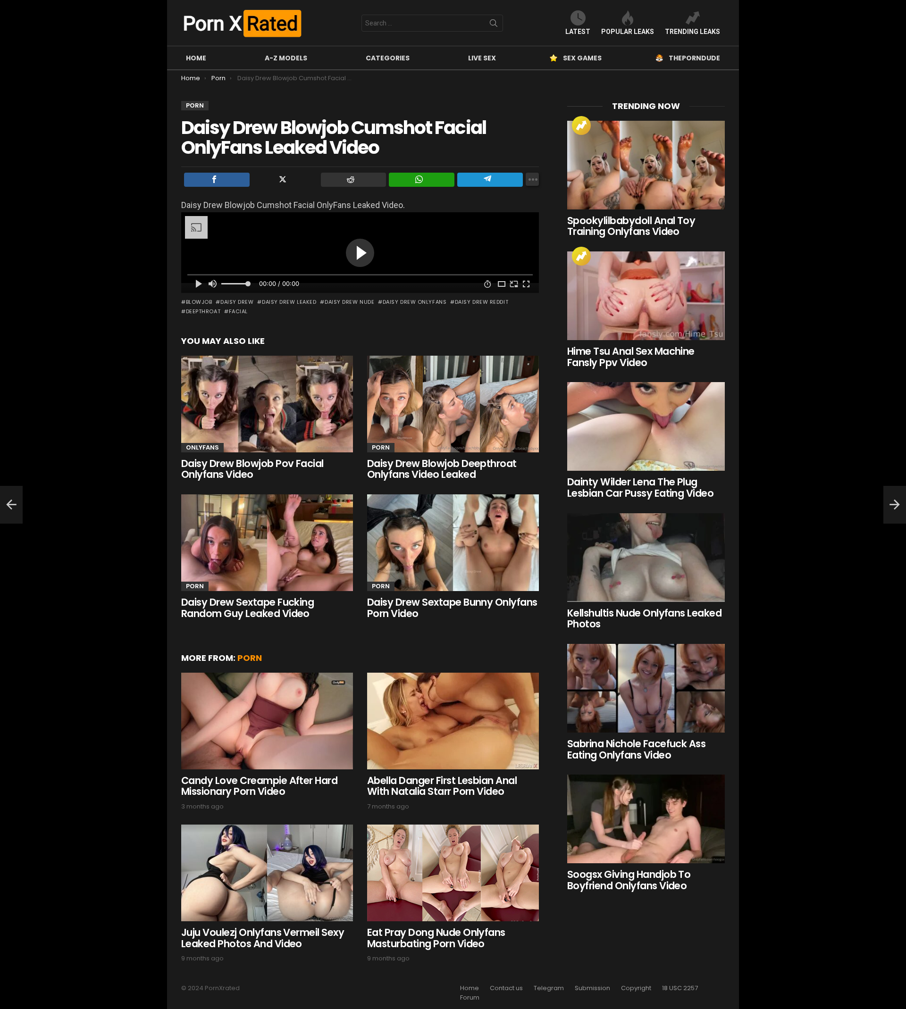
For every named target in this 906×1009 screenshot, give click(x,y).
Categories (388, 58)
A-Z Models (286, 58)
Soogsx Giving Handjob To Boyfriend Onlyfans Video (628, 879)
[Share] (217, 180)
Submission (592, 988)
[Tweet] (285, 180)
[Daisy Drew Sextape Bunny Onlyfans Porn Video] (453, 542)
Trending (581, 125)
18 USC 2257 (680, 988)
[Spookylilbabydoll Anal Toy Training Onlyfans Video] (646, 165)
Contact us (506, 988)
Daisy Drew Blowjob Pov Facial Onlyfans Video (252, 469)
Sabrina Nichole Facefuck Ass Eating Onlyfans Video (636, 749)
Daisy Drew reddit (481, 302)
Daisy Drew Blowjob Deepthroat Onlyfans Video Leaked (442, 469)
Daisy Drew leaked (289, 302)
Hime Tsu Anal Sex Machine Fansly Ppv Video (631, 356)
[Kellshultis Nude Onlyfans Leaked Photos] (646, 557)
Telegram (549, 988)
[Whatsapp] (421, 180)
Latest (577, 31)
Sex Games (582, 58)
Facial (238, 311)
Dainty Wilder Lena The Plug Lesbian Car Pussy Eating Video (640, 487)
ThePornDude (694, 58)
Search (493, 25)
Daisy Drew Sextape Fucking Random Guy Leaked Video (247, 607)
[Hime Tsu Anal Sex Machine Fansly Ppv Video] (646, 295)
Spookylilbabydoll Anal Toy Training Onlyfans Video (631, 226)
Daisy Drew (236, 302)
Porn (381, 447)
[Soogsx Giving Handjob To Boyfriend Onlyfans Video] (646, 819)
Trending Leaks (692, 31)
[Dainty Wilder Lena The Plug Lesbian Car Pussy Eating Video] (646, 426)
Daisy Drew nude (349, 302)
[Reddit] (353, 180)
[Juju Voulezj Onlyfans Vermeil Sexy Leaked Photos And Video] (267, 873)
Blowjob (199, 302)
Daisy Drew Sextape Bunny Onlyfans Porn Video (452, 607)
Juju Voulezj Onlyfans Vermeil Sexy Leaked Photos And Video (262, 938)
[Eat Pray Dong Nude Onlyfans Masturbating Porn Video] (453, 873)
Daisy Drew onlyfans (414, 302)
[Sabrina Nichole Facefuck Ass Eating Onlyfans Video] (646, 688)
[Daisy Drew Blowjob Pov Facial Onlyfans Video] (267, 404)
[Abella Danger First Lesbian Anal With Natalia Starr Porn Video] (453, 721)
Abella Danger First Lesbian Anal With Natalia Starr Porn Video (442, 786)
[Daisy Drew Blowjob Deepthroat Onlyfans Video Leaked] (453, 404)
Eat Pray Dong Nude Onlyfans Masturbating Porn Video (436, 938)
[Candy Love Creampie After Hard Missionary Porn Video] (267, 721)
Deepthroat (203, 311)
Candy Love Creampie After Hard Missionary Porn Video (259, 786)
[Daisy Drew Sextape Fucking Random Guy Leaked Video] (267, 542)
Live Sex (482, 58)
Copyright (636, 988)
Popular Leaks (627, 31)
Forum (469, 997)
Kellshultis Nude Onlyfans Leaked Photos (644, 618)
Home (196, 58)
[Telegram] (490, 180)
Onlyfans (202, 447)
